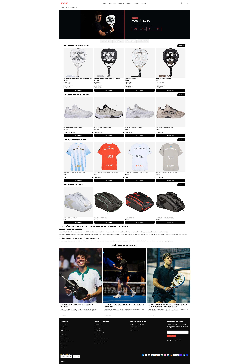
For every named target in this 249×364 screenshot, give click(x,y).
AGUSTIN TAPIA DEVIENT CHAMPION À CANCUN (76, 306)
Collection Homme (64, 345)
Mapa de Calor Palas (98, 343)
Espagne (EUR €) (65, 356)
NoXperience (63, 328)
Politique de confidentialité (135, 326)
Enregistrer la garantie (99, 333)
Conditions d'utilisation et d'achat (137, 324)
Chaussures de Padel (65, 339)
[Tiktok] (175, 340)
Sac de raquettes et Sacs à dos (67, 341)
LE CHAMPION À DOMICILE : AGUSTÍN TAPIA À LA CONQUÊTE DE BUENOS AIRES (168, 306)
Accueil (63, 7)
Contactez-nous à (98, 324)
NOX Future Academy (65, 330)
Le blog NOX (63, 335)
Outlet (61, 333)
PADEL (104, 3)
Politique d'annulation (134, 330)
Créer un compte (98, 337)
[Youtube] (170, 340)
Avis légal (132, 328)
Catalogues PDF (64, 326)
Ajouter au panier (78, 90)
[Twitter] (178, 340)
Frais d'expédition (98, 330)
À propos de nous (64, 324)
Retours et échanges (98, 328)
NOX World (143, 3)
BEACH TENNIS (112, 3)
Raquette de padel (64, 337)
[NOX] (64, 3)
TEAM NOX (68, 7)
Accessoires (63, 343)
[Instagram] (173, 340)
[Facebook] (167, 340)
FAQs (95, 326)
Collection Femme (64, 347)
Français (75, 356)
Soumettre (171, 336)
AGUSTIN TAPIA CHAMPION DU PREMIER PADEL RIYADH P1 (124, 306)
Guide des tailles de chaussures (101, 341)
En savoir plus (181, 45)
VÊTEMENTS (129, 3)
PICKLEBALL (121, 3)
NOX (64, 361)
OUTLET (136, 3)
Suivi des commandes (99, 335)
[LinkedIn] (180, 340)
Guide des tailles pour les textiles (101, 339)
